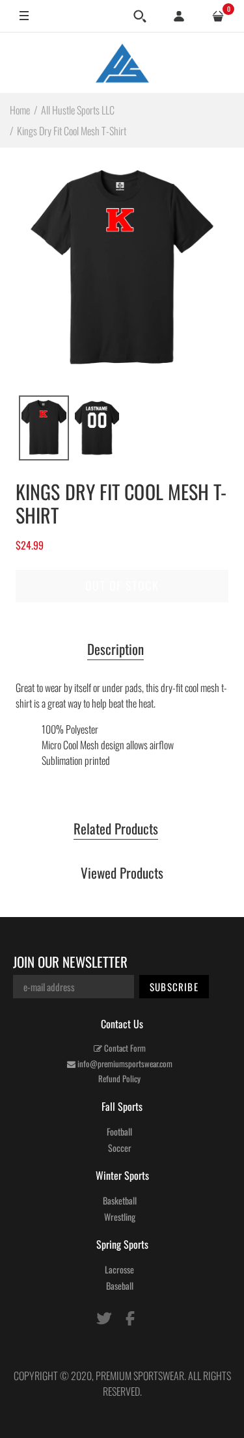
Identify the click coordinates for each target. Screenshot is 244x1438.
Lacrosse (119, 1269)
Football (119, 1131)
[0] (217, 16)
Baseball (119, 1285)
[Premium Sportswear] (122, 62)
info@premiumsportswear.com (123, 1063)
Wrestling (119, 1216)
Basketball (120, 1200)
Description (115, 650)
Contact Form (124, 1047)
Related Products (116, 829)
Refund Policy (119, 1078)
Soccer (119, 1147)
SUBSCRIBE (174, 986)
